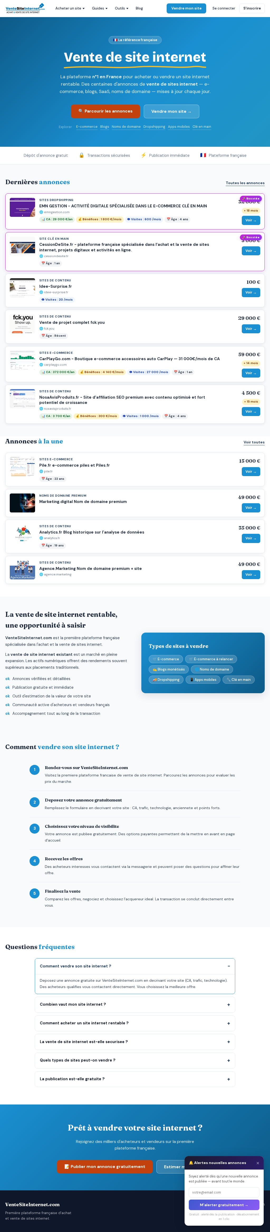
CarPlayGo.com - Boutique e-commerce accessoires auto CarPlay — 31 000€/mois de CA (129, 358)
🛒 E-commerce (166, 659)
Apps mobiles (179, 126)
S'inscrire (252, 8)
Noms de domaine (126, 126)
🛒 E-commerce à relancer (211, 659)
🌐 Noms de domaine (212, 669)
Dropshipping (154, 126)
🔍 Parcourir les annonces (105, 111)
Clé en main (201, 126)
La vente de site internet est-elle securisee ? (84, 1041)
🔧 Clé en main (238, 679)
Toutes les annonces (245, 182)
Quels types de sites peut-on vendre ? (77, 1060)
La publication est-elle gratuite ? (72, 1079)
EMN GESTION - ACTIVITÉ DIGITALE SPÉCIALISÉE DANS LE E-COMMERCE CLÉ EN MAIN (123, 206)
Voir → (251, 220)
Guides (98, 8)
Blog (139, 8)
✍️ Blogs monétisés (169, 669)
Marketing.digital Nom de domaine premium (83, 501)
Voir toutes (254, 442)
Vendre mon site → (171, 111)
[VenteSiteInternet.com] (25, 8)
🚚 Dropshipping (166, 679)
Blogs (104, 126)
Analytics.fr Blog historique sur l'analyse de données (91, 532)
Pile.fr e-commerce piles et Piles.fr (74, 465)
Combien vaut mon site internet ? (73, 1004)
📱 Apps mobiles (203, 679)
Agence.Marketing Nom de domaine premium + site (90, 568)
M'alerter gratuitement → (224, 1204)
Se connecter (224, 8)
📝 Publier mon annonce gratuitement (104, 1166)
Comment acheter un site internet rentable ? (84, 1023)
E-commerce (87, 126)
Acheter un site (68, 8)
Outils (120, 8)
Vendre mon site (186, 8)
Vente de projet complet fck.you (72, 322)
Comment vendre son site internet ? (75, 966)
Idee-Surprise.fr (55, 286)
